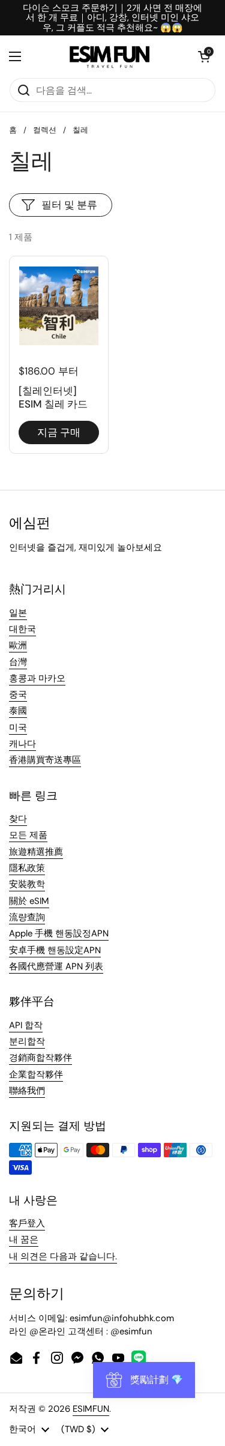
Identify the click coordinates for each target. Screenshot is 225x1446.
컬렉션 (44, 130)
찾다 (18, 819)
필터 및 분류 (69, 204)
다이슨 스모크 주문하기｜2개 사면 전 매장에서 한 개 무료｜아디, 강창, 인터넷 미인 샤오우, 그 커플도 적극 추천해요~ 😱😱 (112, 17)
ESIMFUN (91, 1409)
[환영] (109, 56)
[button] (204, 56)
